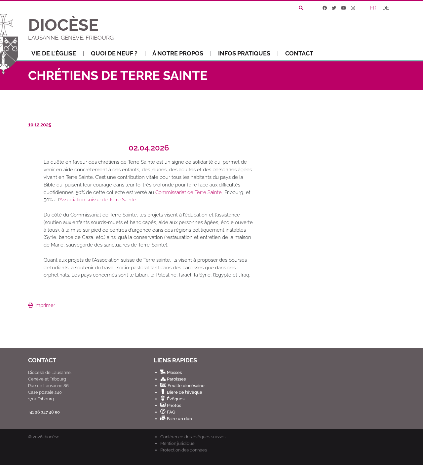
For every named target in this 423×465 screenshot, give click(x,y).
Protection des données (183, 449)
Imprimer (44, 305)
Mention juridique (177, 443)
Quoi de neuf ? (114, 53)
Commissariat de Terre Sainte (188, 192)
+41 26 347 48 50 (44, 412)
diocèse (51, 436)
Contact (299, 53)
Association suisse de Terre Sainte (97, 200)
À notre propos (177, 53)
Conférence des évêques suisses (192, 436)
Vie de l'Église (53, 53)
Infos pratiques (244, 53)
